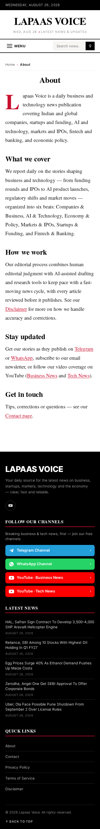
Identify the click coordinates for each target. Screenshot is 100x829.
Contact (12, 756)
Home (10, 65)
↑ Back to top (19, 821)
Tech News (78, 375)
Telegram (84, 348)
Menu (20, 46)
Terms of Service (20, 778)
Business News (42, 375)
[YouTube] (10, 506)
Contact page (18, 415)
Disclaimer (16, 308)
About (10, 746)
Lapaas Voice (50, 21)
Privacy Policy (17, 767)
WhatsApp (22, 357)
